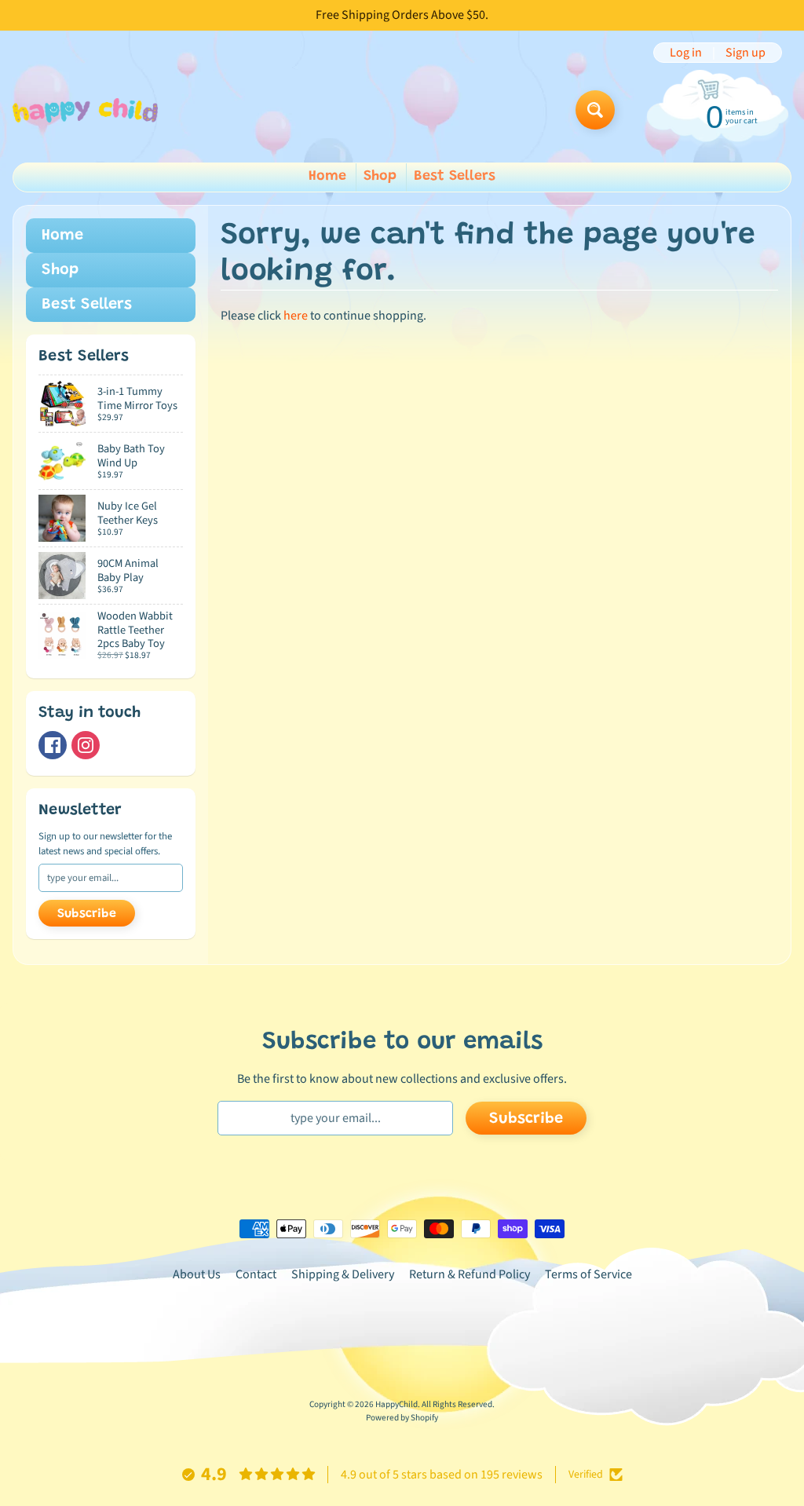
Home (327, 177)
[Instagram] (85, 745)
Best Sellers (454, 177)
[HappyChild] (85, 110)
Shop (380, 177)
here (295, 315)
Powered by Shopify (402, 1418)
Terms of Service (588, 1274)
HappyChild (396, 1404)
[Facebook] (52, 745)
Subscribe (86, 914)
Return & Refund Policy (469, 1274)
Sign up (745, 52)
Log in (686, 52)
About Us (197, 1274)
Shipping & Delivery (342, 1274)
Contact (256, 1274)
